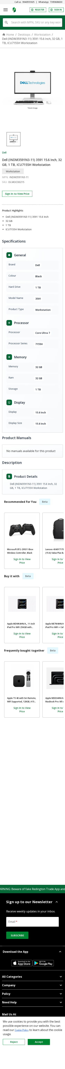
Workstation (42, 34)
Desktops (24, 34)
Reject (14, 1042)
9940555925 (28, 2)
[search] (6, 22)
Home (10, 34)
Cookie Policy (22, 1030)
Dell (4, 152)
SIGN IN (58, 9)
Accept (39, 1042)
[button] (32, 901)
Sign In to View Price (17, 193)
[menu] (5, 10)
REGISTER (39, 9)
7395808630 (56, 2)
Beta (44, 501)
